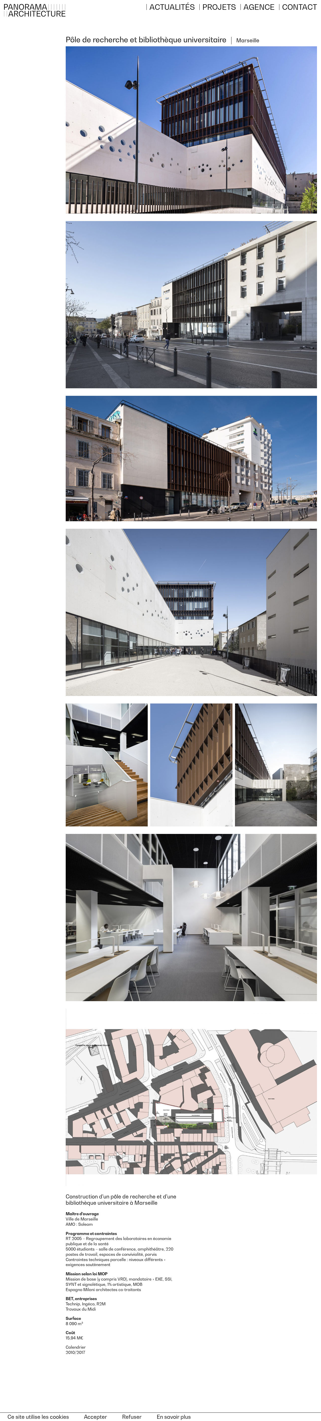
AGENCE (259, 7)
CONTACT (299, 7)
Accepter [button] (95, 1417)
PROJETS (219, 7)
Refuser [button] (132, 1417)
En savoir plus (174, 1417)
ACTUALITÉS (172, 7)
